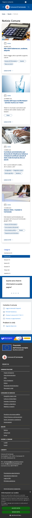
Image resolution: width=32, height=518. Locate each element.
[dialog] (16, 504)
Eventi (5, 445)
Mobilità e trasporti (9, 407)
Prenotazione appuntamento (12, 473)
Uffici (5, 378)
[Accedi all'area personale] (25, 2)
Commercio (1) (8, 253)
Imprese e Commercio (10, 401)
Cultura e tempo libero (10, 399)
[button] (16, 515)
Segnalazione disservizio (10, 476)
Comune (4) (7, 256)
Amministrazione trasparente (12, 489)
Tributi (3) (6, 270)
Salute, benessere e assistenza (12, 420)
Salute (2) (6, 263)
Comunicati (7, 433)
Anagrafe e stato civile (10, 396)
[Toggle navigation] (3, 7)
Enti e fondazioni (8, 380)
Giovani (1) (7, 260)
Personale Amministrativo (11, 386)
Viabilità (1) (7, 273)
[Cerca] (29, 7)
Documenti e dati (8, 388)
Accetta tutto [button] (16, 508)
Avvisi (5, 435)
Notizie (9, 43)
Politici (6, 383)
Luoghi (6, 443)
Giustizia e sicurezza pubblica (12, 414)
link (7, 504)
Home (3, 14)
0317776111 (14, 466)
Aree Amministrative (9, 375)
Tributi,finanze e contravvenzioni (13, 417)
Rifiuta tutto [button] (16, 512)
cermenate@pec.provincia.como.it (13, 462)
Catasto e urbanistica (10, 404)
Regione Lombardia (7, 2)
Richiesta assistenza (9, 481)
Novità (9, 14)
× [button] (30, 492)
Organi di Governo (9, 373)
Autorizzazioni (8, 422)
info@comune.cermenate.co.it (13, 464)
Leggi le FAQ (7, 478)
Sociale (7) (7, 267)
